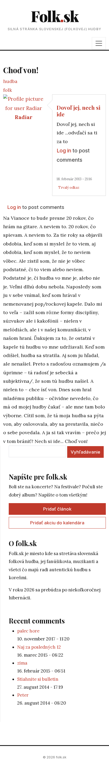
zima (22, 663)
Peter (23, 695)
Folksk (54, 16)
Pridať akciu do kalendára (57, 522)
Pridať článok (57, 509)
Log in (64, 150)
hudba (10, 81)
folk (7, 90)
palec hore (28, 631)
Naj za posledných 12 (39, 647)
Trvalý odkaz (68, 187)
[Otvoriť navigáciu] (99, 43)
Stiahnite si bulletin (37, 679)
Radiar (24, 117)
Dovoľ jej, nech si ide (78, 111)
